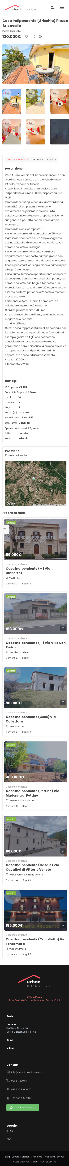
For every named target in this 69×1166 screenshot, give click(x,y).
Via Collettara (17, 726)
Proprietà (50, 1156)
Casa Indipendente (17, 159)
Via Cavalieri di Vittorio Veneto (26, 874)
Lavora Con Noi (20, 1156)
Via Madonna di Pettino (22, 800)
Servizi (60, 1156)
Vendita (24, 423)
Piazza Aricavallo (11, 31)
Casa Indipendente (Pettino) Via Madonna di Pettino (32, 793)
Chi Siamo (36, 1156)
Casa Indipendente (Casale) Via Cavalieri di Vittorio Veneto (32, 867)
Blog (7, 1156)
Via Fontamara (17, 949)
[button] (37, 480)
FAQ (8, 1139)
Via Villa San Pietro (19, 652)
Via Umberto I (16, 578)
